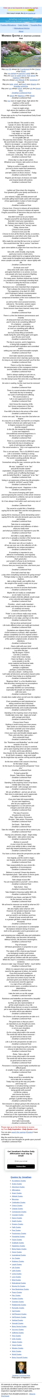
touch (24, 84)
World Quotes (17, 1354)
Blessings (15, 1199)
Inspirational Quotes (19, 1255)
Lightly (27, 73)
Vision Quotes (17, 1345)
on (15, 76)
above (33, 76)
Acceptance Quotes (19, 1181)
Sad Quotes (16, 1311)
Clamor (37, 69)
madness (16, 78)
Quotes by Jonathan (21, 1177)
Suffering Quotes (18, 1333)
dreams (33, 84)
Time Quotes (16, 1336)
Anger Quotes (17, 1193)
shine (20, 88)
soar (12, 76)
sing (16, 80)
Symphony (34, 80)
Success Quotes (18, 1329)
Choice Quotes (17, 1205)
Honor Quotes (17, 1252)
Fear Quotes (16, 1230)
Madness (21, 96)
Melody (21, 80)
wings (24, 76)
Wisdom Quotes (17, 1348)
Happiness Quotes (18, 1246)
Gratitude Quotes (18, 1243)
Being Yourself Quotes (20, 1357)
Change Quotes (17, 1208)
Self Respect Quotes (19, 1314)
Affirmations (16, 1190)
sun (10, 88)
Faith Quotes (16, 1227)
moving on (31, 13)
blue (21, 91)
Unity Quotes (16, 1339)
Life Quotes (16, 1267)
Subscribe (21, 1166)
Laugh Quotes (17, 1264)
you (9, 73)
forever (38, 88)
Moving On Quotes (18, 1286)
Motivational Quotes (19, 1283)
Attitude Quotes (17, 1196)
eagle (19, 76)
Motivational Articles (22, 28)
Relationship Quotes (19, 1305)
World (23, 71)
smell (16, 84)
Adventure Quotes (18, 1187)
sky (31, 88)
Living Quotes (17, 1274)
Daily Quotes (23, 25)
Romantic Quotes (18, 1308)
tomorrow (24, 86)
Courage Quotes (17, 1215)
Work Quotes (16, 1351)
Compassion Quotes (19, 1212)
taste (11, 84)
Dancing (21, 73)
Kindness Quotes (18, 1261)
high (28, 76)
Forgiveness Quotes (19, 1233)
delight (13, 73)
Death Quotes (17, 1221)
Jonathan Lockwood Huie (21, 93)
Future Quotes (17, 1240)
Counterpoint (25, 69)
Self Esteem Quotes (19, 1317)
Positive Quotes (17, 1298)
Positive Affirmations (8, 25)
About (21, 31)
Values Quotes (17, 1342)
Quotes (29, 1132)
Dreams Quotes (17, 1224)
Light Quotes (16, 1271)
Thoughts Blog (35, 25)
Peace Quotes (17, 1292)
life (25, 13)
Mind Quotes (16, 1280)
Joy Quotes (16, 1258)
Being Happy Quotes (19, 1249)
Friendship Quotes (18, 1236)
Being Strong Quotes (19, 1326)
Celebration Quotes (18, 1202)
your (7, 69)
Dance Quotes (17, 1218)
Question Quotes (18, 1302)
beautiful (17, 86)
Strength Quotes (17, 1323)
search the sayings (18, 1132)
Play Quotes (16, 1295)
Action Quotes (17, 1184)
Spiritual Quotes (17, 1320)
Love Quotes (16, 1277)
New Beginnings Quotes (20, 1289)
